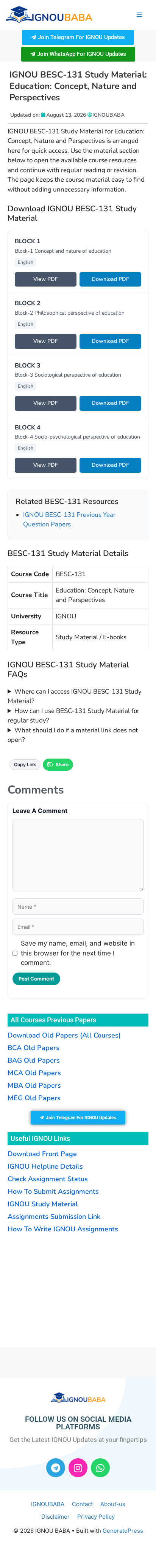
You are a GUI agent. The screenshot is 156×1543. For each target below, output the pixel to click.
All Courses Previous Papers (53, 1020)
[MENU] (140, 14)
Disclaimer (55, 1516)
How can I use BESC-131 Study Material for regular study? (73, 716)
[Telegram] (55, 1467)
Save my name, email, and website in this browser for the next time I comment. (78, 952)
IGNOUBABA (47, 1504)
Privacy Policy (96, 1516)
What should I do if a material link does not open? (73, 735)
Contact (82, 1504)
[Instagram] (78, 1467)
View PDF (45, 279)
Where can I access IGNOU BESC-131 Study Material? (75, 696)
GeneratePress (123, 1530)
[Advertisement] (55, 1289)
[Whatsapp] (100, 1467)
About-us (112, 1504)
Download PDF (110, 279)
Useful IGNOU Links (40, 1138)
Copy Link (25, 764)
